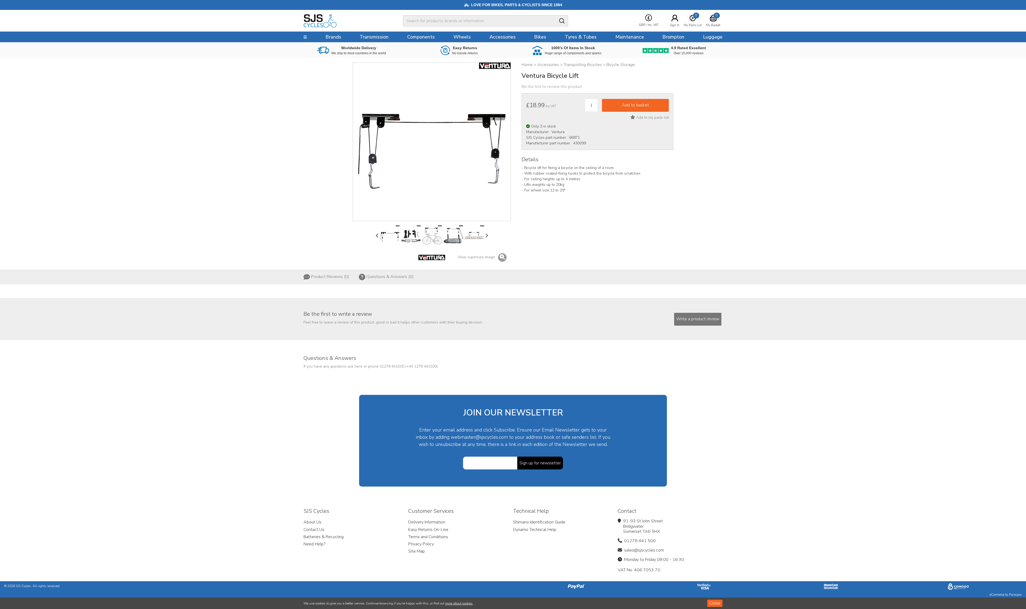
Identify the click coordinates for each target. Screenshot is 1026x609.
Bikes (540, 37)
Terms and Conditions (428, 537)
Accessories (502, 37)
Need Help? (314, 544)
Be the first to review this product (552, 86)
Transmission (374, 37)
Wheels (462, 37)
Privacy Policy (421, 544)
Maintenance (629, 37)
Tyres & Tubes (581, 37)
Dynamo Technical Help (534, 530)
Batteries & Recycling (324, 537)
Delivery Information (426, 522)
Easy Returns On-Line (428, 530)
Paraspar (1015, 595)
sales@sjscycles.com (644, 550)
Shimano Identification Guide (539, 522)
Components (421, 37)
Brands (333, 37)
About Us (312, 522)
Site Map (416, 551)
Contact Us (314, 530)
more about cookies (459, 603)
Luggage (712, 37)
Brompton (673, 37)
